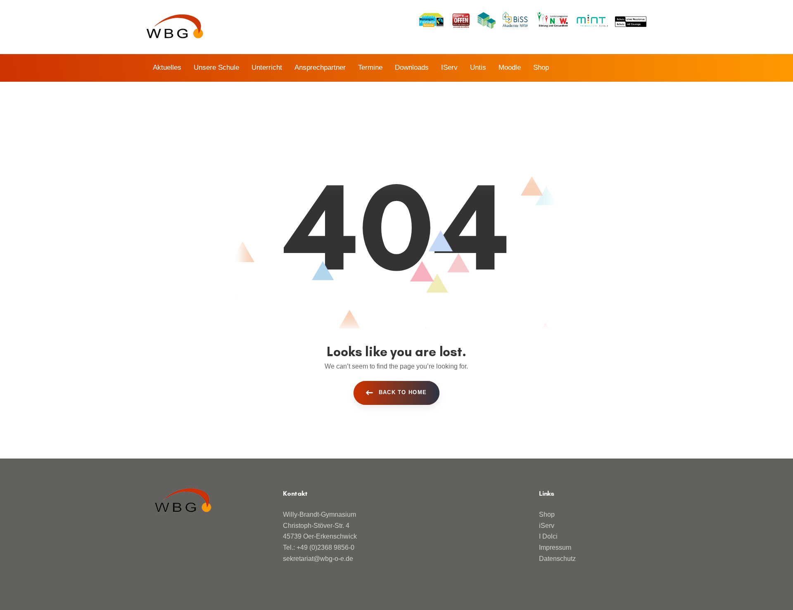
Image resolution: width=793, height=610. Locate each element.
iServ (546, 525)
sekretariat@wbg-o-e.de (318, 558)
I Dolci (548, 536)
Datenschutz (557, 558)
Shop (547, 514)
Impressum (555, 547)
